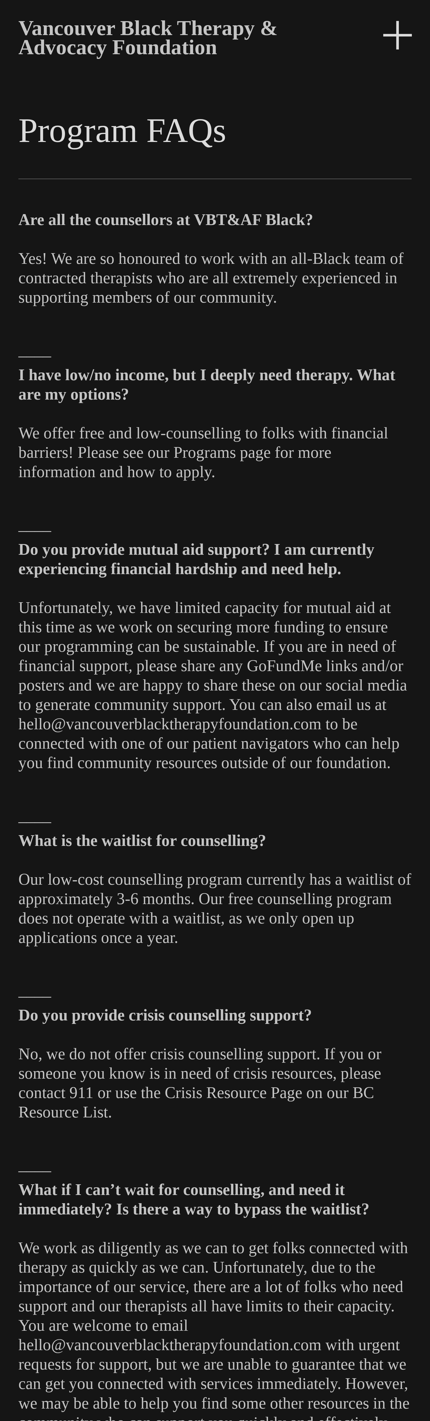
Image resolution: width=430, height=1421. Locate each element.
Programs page (222, 452)
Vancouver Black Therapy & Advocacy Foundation (148, 37)
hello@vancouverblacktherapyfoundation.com (170, 724)
